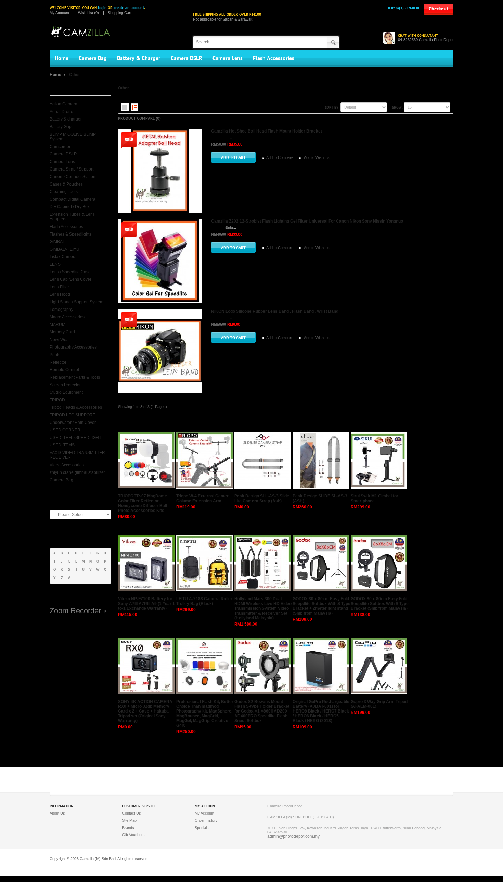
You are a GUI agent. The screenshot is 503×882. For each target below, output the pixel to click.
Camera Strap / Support (71, 169)
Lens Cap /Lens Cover (70, 279)
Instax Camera (63, 256)
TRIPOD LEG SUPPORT (72, 415)
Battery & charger (66, 119)
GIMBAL (57, 241)
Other (74, 74)
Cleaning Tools (64, 191)
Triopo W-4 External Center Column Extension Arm (202, 498)
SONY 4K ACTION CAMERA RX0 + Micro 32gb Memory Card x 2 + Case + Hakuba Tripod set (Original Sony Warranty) (145, 711)
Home (61, 58)
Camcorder (60, 146)
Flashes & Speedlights (70, 234)
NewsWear (60, 339)
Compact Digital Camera (72, 199)
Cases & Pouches (66, 184)
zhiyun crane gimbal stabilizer (77, 472)
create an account (129, 7)
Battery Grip (61, 126)
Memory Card (62, 332)
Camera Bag (93, 58)
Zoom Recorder (75, 610)
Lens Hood (60, 294)
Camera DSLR (186, 58)
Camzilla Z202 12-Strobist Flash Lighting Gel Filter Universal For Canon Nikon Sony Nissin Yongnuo (307, 221)
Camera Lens (227, 58)
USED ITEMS (62, 445)
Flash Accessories (273, 58)
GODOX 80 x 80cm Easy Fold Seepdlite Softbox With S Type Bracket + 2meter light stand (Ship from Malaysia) (321, 606)
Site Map (129, 820)
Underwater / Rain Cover (73, 422)
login (102, 7)
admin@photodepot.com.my (293, 836)
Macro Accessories (67, 317)
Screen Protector (65, 384)
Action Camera (63, 104)
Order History (206, 820)
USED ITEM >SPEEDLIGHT (75, 437)
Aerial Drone (61, 111)
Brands (128, 828)
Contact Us (131, 813)
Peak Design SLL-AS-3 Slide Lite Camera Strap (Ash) (261, 498)
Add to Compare (279, 157)
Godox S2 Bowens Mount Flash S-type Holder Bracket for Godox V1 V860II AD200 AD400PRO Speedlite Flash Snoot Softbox (261, 711)
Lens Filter (59, 287)
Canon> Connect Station (72, 176)
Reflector (58, 362)
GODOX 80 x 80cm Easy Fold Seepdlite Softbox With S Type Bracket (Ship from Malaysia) (380, 603)
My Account (59, 13)
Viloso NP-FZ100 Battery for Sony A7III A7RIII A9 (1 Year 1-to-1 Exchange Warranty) (147, 603)
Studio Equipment (66, 392)
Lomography (61, 309)
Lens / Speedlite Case (70, 271)
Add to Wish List (317, 157)
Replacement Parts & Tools (75, 377)
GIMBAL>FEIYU (64, 249)
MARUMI (58, 324)
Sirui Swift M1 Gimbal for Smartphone (374, 498)
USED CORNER (65, 430)
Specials (202, 828)
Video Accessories (67, 465)
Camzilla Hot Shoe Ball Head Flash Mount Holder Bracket (266, 131)
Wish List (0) (88, 13)
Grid (125, 107)
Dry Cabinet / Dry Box (70, 206)
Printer (56, 354)
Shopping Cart (119, 13)
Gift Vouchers (133, 835)
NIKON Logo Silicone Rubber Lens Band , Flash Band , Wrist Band (274, 311)
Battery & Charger (138, 58)
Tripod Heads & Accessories (76, 407)
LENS (55, 264)
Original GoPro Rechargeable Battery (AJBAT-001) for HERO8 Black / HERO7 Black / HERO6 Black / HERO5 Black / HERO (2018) (321, 711)
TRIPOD (57, 400)
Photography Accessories (73, 347)
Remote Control (64, 369)
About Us (57, 813)
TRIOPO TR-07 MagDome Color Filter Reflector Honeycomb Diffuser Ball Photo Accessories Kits (142, 503)
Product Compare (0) (139, 118)
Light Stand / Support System (76, 302)
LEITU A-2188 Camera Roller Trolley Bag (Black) (204, 601)
